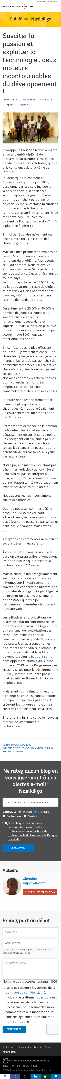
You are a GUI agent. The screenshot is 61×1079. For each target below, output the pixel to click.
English (27, 812)
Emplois (38, 1047)
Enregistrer (14, 1029)
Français (21, 105)
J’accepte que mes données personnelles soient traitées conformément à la (32, 831)
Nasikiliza (41, 19)
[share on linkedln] (35, 1076)
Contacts (49, 1047)
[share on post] (25, 1076)
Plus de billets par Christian (40, 892)
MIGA (25, 1065)
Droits (5, 1047)
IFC (18, 1065)
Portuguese (14, 816)
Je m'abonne (18, 848)
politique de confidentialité (25, 992)
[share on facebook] (15, 1076)
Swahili (32, 816)
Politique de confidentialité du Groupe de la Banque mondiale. (32, 835)
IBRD (5, 1065)
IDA (12, 1065)
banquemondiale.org (47, 1)
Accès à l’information (21, 1047)
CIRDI (34, 1065)
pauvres (8, 295)
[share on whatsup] (46, 1076)
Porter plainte (9, 1051)
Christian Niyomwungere (19, 99)
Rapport (37, 656)
